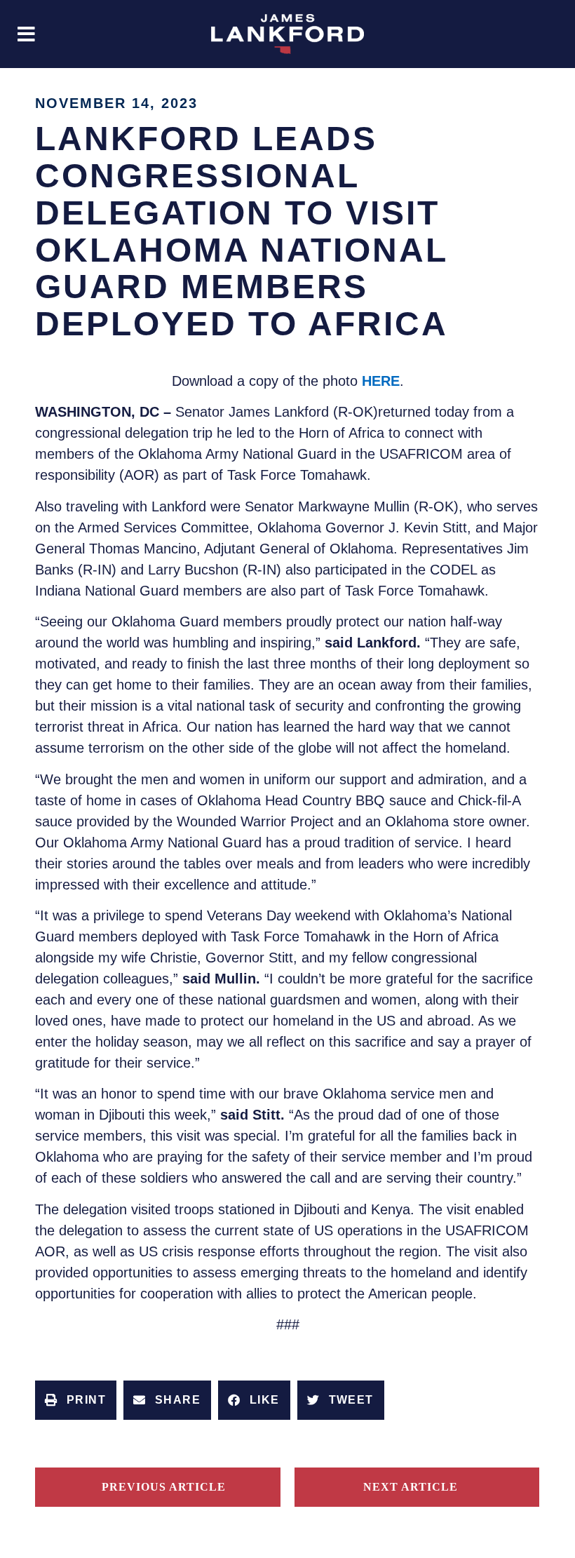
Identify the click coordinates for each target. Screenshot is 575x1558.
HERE (381, 381)
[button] (26, 34)
